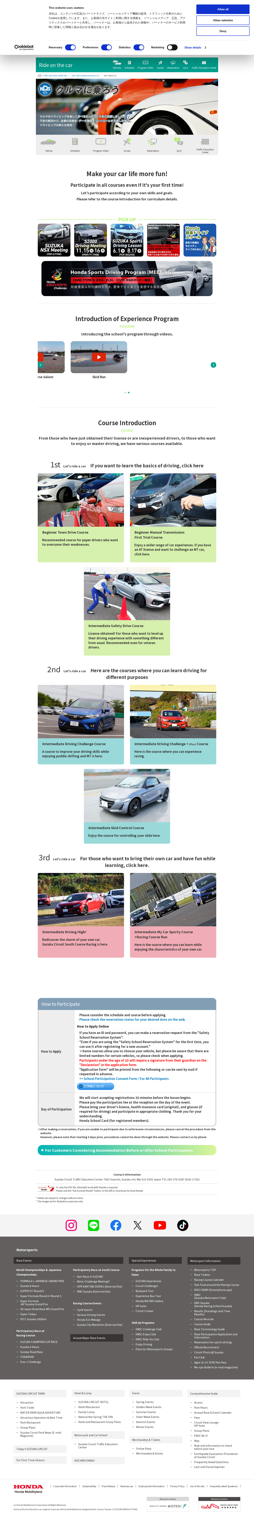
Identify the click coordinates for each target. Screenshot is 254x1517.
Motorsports (27, 1249)
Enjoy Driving (144, 1344)
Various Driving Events (91, 1315)
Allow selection (223, 20)
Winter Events (145, 1427)
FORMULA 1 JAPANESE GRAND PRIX (42, 1281)
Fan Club (199, 1357)
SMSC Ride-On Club (147, 1339)
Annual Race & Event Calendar (213, 1412)
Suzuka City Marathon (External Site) (99, 1325)
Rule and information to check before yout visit (213, 1447)
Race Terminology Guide (209, 1329)
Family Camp (86, 1412)
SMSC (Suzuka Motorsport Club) (210, 1296)
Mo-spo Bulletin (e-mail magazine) (216, 1367)
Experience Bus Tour (148, 1296)
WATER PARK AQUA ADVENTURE (40, 1412)
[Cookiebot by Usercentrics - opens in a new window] (24, 47)
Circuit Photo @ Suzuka (208, 1352)
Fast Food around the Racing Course (216, 1285)
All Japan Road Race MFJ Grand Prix (42, 1309)
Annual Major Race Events (89, 1338)
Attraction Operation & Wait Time (41, 1417)
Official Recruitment (206, 1347)
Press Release (108, 1486)
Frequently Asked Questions (211, 1462)
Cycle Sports (84, 1310)
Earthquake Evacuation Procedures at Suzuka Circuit (216, 1455)
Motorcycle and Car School (90, 1435)
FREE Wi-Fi (201, 1436)
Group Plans (28, 1427)
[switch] (106, 47)
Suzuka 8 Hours (29, 1286)
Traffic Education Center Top (55, 75)
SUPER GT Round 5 (32, 1291)
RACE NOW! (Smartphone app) (213, 1290)
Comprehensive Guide (204, 1393)
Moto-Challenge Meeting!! (93, 1281)
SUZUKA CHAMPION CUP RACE (39, 1342)
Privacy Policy (177, 1486)
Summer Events (146, 1412)
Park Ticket (27, 1407)
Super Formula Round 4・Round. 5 (41, 1296)
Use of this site (197, 1486)
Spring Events (145, 1402)
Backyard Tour (145, 1291)
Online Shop (143, 1448)
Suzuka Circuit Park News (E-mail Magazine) (40, 1434)
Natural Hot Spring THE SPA (95, 1417)
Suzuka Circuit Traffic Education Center (98, 1445)
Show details (192, 47)
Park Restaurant (30, 1422)
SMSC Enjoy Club (146, 1334)
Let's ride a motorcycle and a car (85, 75)
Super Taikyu (28, 1314)
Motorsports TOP (205, 1270)
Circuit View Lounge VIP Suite (206, 1424)
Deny (223, 31)
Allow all (223, 9)
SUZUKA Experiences (148, 1281)
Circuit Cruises (144, 1311)
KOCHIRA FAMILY (84, 1460)
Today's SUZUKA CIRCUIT (32, 1449)
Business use (126, 1486)
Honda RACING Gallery (149, 1301)
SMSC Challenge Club (149, 1329)
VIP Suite (141, 1306)
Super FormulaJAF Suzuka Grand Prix (34, 1302)
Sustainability (89, 1486)
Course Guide (202, 1324)
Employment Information (152, 1486)
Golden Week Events (148, 1407)
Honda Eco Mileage (89, 1319)
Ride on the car (56, 65)
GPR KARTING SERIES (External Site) (99, 1286)
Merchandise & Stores (149, 1453)
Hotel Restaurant (89, 1407)
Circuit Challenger (147, 1286)
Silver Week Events (147, 1417)
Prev (40, 365)
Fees (197, 1417)
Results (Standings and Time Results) (212, 1312)
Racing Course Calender (209, 1280)
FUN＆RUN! (27, 1357)
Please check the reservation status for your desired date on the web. (132, 1019)
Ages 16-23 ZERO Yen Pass (210, 1362)
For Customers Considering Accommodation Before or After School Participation (119, 1150)
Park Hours (201, 1407)
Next (213, 365)
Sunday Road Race (31, 1352)
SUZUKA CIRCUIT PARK (30, 1393)
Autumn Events (145, 1422)
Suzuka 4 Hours (29, 1347)
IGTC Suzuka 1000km (33, 1319)
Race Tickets (202, 1275)
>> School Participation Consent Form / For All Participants (124, 1078)
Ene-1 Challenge (30, 1362)
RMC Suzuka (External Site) (93, 1291)
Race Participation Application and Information (215, 1335)
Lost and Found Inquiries (209, 1467)
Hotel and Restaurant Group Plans (99, 1422)
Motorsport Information (205, 1261)
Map (196, 1441)
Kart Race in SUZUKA (90, 1276)
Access (198, 1402)
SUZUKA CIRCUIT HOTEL (93, 1402)
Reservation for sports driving (213, 1342)
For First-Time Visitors (30, 1460)
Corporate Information (65, 1486)
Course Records (204, 1319)
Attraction (26, 1402)
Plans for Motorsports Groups (154, 1349)
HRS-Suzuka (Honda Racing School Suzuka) (213, 1304)
